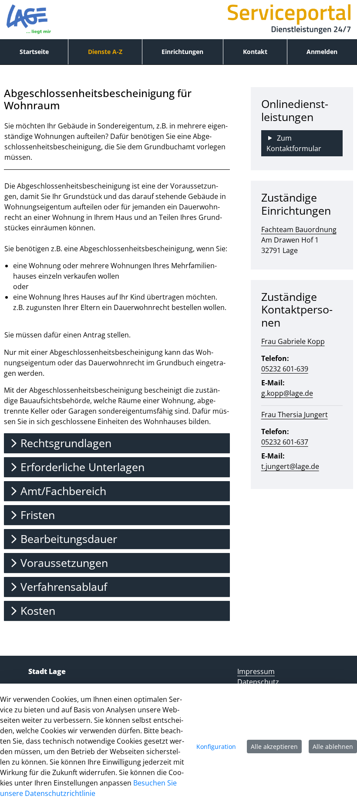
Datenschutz (258, 682)
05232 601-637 (284, 442)
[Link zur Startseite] (29, 19)
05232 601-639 (284, 369)
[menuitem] (34, 51)
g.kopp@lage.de (287, 393)
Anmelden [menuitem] (321, 51)
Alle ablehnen (333, 746)
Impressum (256, 671)
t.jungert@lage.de (290, 466)
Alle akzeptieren (274, 746)
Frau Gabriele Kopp (293, 341)
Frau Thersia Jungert (294, 414)
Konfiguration (216, 746)
